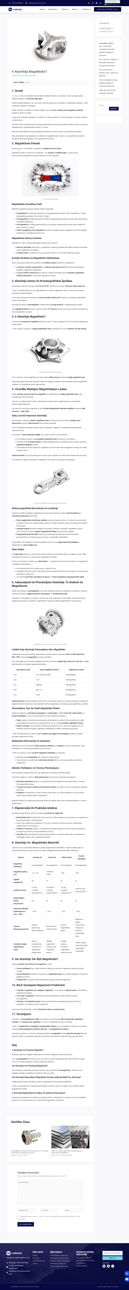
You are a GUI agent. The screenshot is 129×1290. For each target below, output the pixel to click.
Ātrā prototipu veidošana (84, 1258)
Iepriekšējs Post (14, 1111)
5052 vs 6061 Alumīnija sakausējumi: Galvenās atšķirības (67, 1152)
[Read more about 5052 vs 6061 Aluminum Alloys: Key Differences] (70, 1137)
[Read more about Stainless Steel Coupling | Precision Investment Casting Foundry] (30, 1137)
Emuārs (26, 75)
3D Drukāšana (80, 1263)
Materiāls (32, 75)
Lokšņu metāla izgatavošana (59, 1266)
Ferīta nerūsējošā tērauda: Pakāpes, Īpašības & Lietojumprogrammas (108, 83)
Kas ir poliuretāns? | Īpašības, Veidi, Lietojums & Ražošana (108, 73)
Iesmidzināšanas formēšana (85, 1260)
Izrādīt (27, 82)
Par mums (36, 1258)
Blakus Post (88, 1111)
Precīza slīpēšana (81, 1266)
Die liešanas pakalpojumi (58, 1263)
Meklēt (101, 105)
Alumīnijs (15, 96)
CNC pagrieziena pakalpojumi (59, 1258)
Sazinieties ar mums (39, 1261)
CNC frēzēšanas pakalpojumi (59, 1255)
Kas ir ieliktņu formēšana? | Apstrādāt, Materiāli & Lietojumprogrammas (109, 62)
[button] (88, 3)
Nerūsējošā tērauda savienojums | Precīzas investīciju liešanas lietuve (29, 1152)
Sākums (35, 1255)
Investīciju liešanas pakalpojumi (60, 1261)
